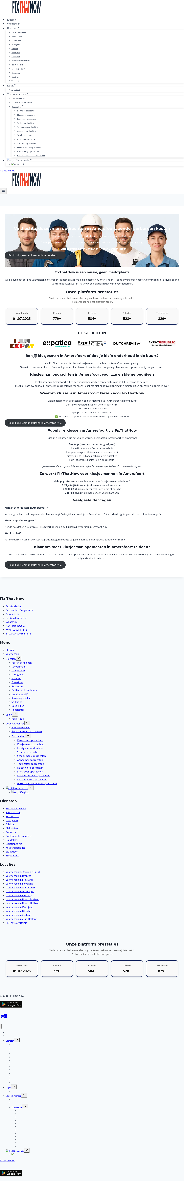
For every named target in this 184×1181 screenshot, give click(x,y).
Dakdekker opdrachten (26, 139)
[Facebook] (1, 1017)
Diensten (11, 658)
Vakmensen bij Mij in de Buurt (23, 872)
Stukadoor (16, 73)
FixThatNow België (16, 922)
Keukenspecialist (18, 69)
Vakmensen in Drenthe (18, 875)
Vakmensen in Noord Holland (22, 903)
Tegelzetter (16, 81)
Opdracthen (18, 736)
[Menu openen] (3, 191)
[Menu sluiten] (1, 1026)
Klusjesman (16, 40)
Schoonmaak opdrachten (27, 127)
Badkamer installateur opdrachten (31, 155)
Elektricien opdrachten (26, 111)
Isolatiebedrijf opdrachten (28, 151)
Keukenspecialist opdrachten (29, 147)
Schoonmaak (17, 36)
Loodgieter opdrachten (26, 119)
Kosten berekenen (19, 32)
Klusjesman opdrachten (27, 115)
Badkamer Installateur (20, 61)
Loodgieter (16, 44)
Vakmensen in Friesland (19, 879)
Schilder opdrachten (25, 123)
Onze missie (12, 614)
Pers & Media (13, 606)
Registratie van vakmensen (22, 102)
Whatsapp (12, 622)
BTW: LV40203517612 (18, 633)
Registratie (16, 89)
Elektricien (16, 52)
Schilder (15, 48)
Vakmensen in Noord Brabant (22, 899)
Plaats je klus (7, 170)
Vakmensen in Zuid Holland (21, 919)
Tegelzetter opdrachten (27, 135)
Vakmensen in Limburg (19, 895)
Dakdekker (16, 77)
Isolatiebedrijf (17, 65)
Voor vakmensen (18, 98)
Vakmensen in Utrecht (18, 911)
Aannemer (16, 57)
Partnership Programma (19, 610)
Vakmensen (13, 23)
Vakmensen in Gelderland (20, 887)
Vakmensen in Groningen (20, 891)
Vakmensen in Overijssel (19, 907)
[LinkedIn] (5, 1017)
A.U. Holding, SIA (15, 625)
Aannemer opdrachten (26, 131)
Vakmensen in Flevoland (19, 883)
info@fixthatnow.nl (16, 618)
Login (9, 714)
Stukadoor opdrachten (26, 143)
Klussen (11, 19)
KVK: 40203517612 (16, 629)
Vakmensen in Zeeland (18, 915)
